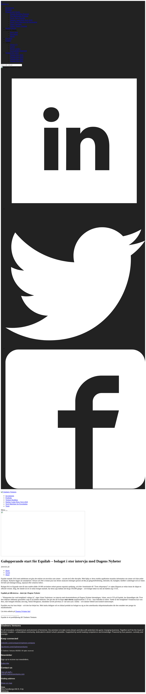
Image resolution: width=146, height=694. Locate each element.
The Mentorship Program (19, 16)
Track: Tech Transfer (17, 18)
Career (12, 47)
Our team (8, 38)
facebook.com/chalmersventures (14, 647)
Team (7, 506)
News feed (14, 32)
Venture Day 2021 (16, 61)
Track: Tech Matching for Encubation (23, 22)
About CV (14, 45)
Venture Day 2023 (16, 59)
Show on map (6, 683)
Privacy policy (15, 49)
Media (12, 36)
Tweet (7, 573)
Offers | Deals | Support (18, 26)
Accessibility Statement (18, 51)
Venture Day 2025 (12, 53)
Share (7, 571)
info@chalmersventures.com (12, 674)
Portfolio (8, 10)
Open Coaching (15, 24)
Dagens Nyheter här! (22, 611)
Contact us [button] (5, 4)
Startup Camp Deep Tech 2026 (21, 20)
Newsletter (14, 34)
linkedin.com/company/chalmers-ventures (18, 643)
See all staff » (6, 672)
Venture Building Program (19, 14)
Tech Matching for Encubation (16, 504)
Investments (9, 8)
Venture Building (11, 500)
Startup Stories (10, 28)
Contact (8, 41)
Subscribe (5, 663)
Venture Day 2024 (16, 57)
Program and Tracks (12, 12)
